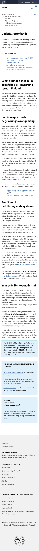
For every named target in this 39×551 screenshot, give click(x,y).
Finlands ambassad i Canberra (14, 373)
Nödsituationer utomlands (13, 23)
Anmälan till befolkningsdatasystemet (19, 67)
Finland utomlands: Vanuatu (14, 16)
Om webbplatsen (31, 522)
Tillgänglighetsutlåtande (20, 525)
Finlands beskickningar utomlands (13, 522)
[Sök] (32, 6)
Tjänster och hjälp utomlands (14, 21)
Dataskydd (7, 525)
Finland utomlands (8, 14)
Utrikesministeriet (8, 498)
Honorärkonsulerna (10, 388)
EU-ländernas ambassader (12, 384)
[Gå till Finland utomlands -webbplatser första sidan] (3, 2)
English (34, 2)
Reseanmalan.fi (7, 508)
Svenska (8, 19)
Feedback (32, 525)
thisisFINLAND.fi (7, 505)
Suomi (21, 2)
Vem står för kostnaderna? (15, 70)
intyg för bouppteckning (10, 276)
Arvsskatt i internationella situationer (19, 195)
